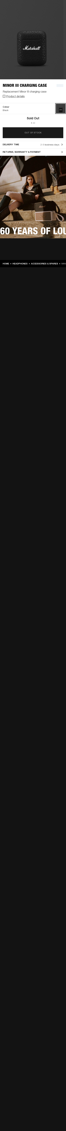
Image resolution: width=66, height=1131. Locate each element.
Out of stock (33, 132)
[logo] (13, 13)
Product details (15, 96)
